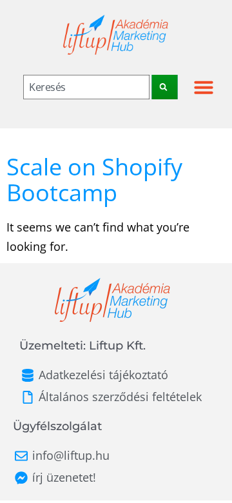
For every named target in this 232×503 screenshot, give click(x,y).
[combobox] (87, 87)
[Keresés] (165, 87)
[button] (203, 87)
